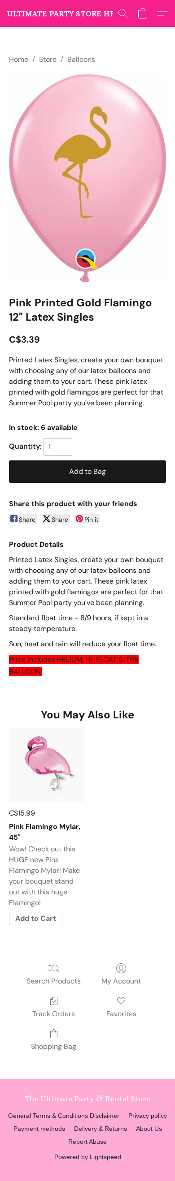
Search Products (53, 981)
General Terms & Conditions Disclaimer (63, 1115)
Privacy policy (147, 1115)
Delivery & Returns (100, 1128)
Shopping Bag (53, 1046)
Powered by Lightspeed (87, 1156)
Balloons (81, 59)
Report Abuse (87, 1141)
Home (18, 59)
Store (48, 59)
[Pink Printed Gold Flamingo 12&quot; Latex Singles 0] (87, 178)
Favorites (121, 1013)
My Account (121, 981)
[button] (63, 13)
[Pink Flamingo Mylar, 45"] (46, 765)
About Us (149, 1128)
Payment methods (39, 1128)
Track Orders (53, 1013)
